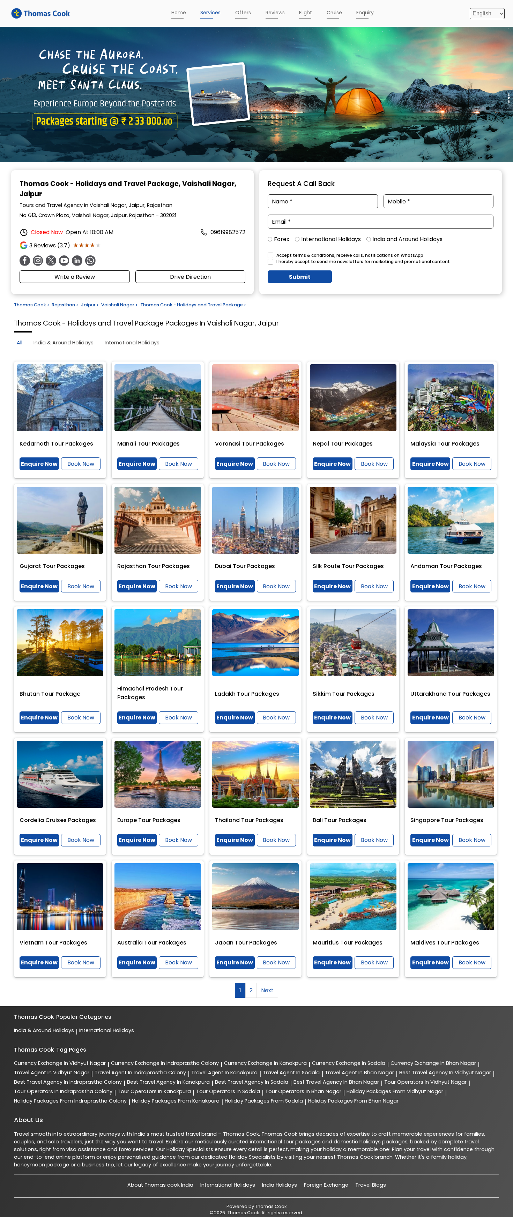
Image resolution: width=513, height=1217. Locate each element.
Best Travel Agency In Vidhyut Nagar (445, 1072)
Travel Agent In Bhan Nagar (359, 1072)
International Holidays (331, 239)
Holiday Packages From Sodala (264, 1100)
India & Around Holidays (44, 1030)
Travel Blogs (370, 1184)
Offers (243, 12)
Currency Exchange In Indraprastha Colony (165, 1063)
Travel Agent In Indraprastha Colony (140, 1072)
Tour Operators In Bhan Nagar (303, 1091)
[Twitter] (51, 260)
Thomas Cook (271, 1206)
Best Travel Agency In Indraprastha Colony (68, 1081)
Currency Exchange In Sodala (348, 1063)
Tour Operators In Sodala (228, 1091)
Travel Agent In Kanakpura (224, 1072)
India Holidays (279, 1184)
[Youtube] (64, 260)
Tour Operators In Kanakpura (154, 1091)
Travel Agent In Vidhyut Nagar (51, 1072)
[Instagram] (38, 260)
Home (178, 12)
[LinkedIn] (77, 260)
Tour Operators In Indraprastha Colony (63, 1091)
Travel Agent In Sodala (291, 1072)
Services (210, 12)
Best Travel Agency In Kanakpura (168, 1081)
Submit (300, 277)
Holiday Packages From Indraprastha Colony (70, 1100)
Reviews (275, 12)
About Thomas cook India (160, 1184)
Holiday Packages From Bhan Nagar (353, 1100)
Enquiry (365, 12)
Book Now (80, 464)
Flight (305, 12)
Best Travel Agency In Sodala (251, 1081)
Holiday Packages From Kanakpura (176, 1100)
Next (267, 990)
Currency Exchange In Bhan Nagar (433, 1063)
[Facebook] (25, 260)
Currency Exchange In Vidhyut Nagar (60, 1063)
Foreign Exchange (326, 1184)
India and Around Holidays (407, 239)
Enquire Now (39, 464)
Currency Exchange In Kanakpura (265, 1063)
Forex (281, 239)
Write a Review (74, 277)
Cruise (334, 12)
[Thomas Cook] (40, 13)
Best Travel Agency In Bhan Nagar (336, 1081)
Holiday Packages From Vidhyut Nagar (395, 1091)
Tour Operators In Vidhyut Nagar (425, 1081)
